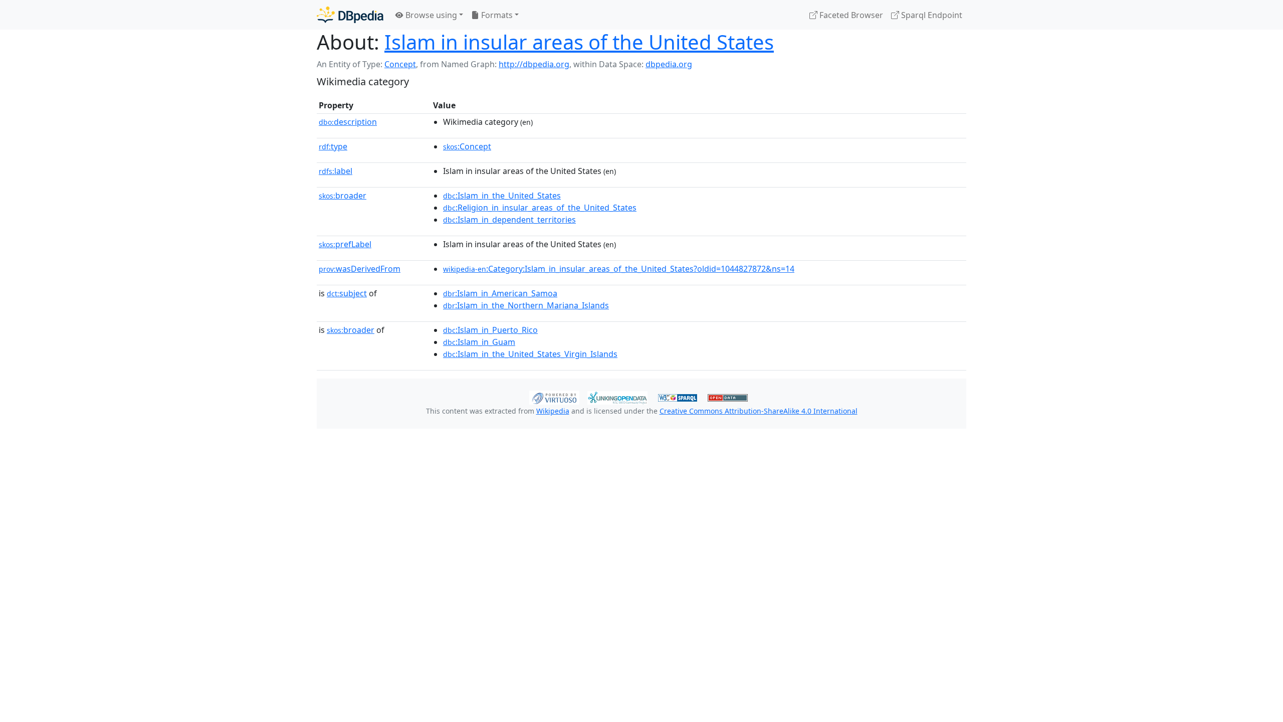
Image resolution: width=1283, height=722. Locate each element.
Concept (400, 64)
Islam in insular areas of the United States (579, 42)
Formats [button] (496, 15)
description (348, 121)
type (333, 146)
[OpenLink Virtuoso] (554, 396)
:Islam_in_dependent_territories (509, 219)
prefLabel (345, 244)
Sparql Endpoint (930, 15)
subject (347, 293)
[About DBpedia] (350, 15)
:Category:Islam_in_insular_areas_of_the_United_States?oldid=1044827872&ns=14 (618, 268)
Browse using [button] (430, 15)
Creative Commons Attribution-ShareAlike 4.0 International (759, 411)
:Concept (467, 146)
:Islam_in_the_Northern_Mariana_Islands (526, 305)
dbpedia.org (669, 64)
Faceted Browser (850, 15)
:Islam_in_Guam (479, 341)
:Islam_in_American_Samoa (500, 293)
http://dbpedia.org (534, 64)
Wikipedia (552, 411)
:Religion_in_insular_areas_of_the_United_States (539, 207)
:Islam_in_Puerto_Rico (490, 329)
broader (342, 195)
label (335, 170)
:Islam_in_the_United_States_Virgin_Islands (530, 353)
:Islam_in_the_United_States (502, 195)
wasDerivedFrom (359, 268)
